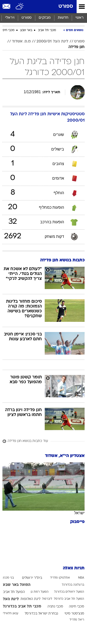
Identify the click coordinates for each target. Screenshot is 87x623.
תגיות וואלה (74, 568)
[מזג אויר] (20, 6)
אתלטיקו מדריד (60, 577)
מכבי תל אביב (47, 30)
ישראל (79, 513)
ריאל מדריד (76, 619)
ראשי (79, 18)
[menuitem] (63, 18)
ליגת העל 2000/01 (52, 41)
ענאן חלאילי (10, 613)
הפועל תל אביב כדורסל (69, 599)
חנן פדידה (76, 47)
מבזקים (45, 18)
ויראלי (9, 18)
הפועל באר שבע (16, 585)
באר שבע (26, 30)
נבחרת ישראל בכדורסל (41, 613)
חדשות (63, 18)
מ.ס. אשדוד (21, 41)
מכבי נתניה (55, 606)
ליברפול (47, 599)
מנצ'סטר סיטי (74, 613)
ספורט (65, 6)
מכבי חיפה (7, 30)
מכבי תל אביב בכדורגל (22, 606)
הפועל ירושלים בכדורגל (69, 591)
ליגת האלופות (30, 599)
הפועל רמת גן (40, 591)
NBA (81, 577)
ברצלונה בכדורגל (73, 584)
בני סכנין (8, 577)
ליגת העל (11, 599)
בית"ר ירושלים (32, 578)
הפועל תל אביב (14, 592)
